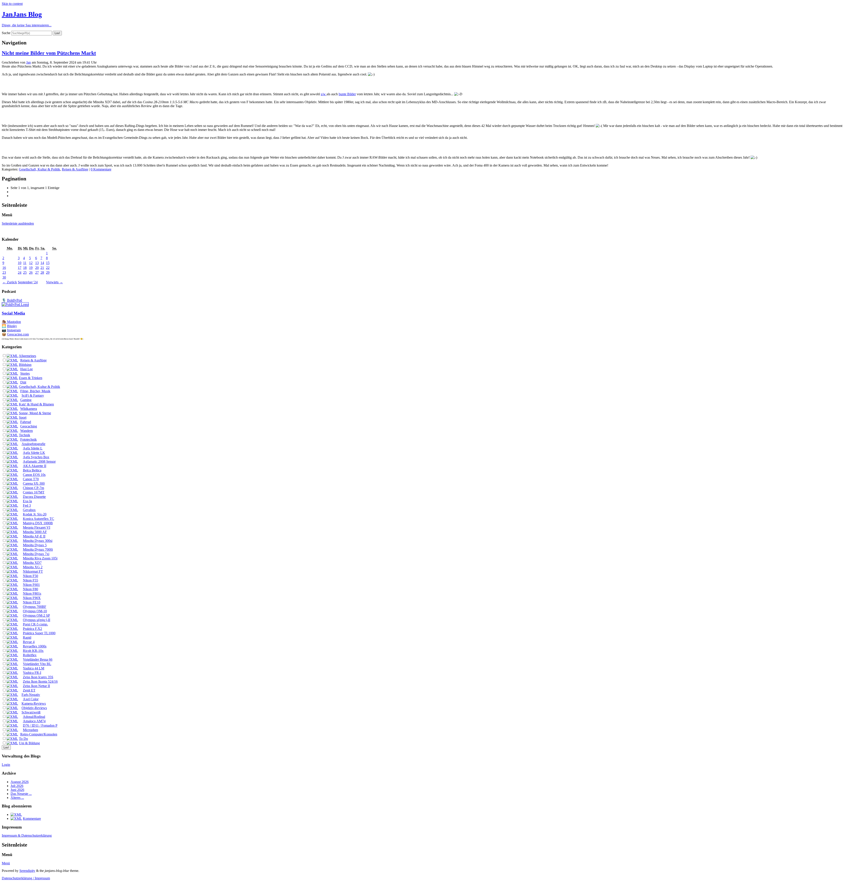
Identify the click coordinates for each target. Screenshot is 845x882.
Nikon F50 (30, 576)
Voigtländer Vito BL (37, 664)
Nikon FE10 (31, 602)
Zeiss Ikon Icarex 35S (38, 677)
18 (25, 268)
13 (37, 263)
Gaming (25, 400)
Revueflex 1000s (34, 646)
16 (4, 268)
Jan (28, 62)
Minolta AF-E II (34, 536)
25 (25, 272)
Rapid (27, 637)
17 (19, 268)
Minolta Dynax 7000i (38, 549)
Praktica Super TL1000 (39, 633)
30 (4, 277)
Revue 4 (29, 642)
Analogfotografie (33, 444)
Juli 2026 (17, 786)
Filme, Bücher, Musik (35, 391)
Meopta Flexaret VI (36, 527)
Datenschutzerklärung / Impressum (26, 878)
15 (48, 263)
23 (4, 272)
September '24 (28, 282)
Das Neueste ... (21, 794)
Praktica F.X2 (32, 629)
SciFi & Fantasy (33, 395)
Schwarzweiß (31, 712)
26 (31, 272)
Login (6, 764)
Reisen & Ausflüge (75, 169)
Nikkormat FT (33, 571)
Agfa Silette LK (34, 453)
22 (48, 268)
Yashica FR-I (32, 673)
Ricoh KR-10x (33, 651)
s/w (324, 94)
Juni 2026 (17, 790)
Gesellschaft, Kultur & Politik (39, 169)
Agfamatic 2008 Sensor (39, 461)
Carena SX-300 (34, 483)
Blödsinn (25, 365)
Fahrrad (25, 422)
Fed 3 (27, 505)
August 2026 (20, 782)
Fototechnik (28, 439)
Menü (6, 863)
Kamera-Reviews (34, 703)
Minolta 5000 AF (35, 532)
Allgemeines (27, 356)
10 (19, 263)
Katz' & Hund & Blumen (36, 404)
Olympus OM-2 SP (36, 615)
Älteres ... (17, 797)
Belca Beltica (32, 470)
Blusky (12, 326)
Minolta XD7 (32, 563)
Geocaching (28, 426)
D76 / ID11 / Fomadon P (40, 725)
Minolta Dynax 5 (35, 545)
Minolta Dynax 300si (37, 541)
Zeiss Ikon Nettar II (36, 686)
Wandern (26, 431)
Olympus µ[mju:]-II (36, 620)
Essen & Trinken (30, 378)
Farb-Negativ (31, 695)
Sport (22, 417)
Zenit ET (29, 690)
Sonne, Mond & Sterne (35, 413)
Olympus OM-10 (35, 611)
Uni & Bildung (29, 743)
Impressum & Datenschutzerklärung (27, 835)
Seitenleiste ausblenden (18, 223)
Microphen (30, 730)
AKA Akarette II (34, 466)
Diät (23, 382)
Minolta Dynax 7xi (36, 554)
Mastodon (14, 322)
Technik (24, 435)
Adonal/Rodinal (34, 717)
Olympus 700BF (34, 607)
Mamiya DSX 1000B (38, 523)
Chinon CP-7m (33, 488)
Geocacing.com (18, 334)
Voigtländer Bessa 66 (37, 659)
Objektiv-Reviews (34, 708)
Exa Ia (27, 501)
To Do (23, 739)
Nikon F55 (30, 580)
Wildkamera (28, 409)
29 (48, 272)
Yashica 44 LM (33, 668)
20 (37, 268)
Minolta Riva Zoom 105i (40, 558)
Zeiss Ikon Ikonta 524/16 (40, 681)
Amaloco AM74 (34, 721)
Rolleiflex (30, 655)
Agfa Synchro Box (36, 457)
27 (37, 272)
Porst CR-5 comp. (35, 624)
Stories (25, 373)
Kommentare (32, 818)
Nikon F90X (32, 598)
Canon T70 (31, 479)
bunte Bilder (347, 94)
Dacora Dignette (34, 497)
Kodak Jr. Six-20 (34, 514)
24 (19, 272)
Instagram (14, 330)
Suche (6, 33)
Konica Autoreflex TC (38, 519)
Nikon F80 (30, 589)
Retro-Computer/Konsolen (38, 734)
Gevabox (29, 510)
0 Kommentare (101, 169)
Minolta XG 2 (32, 567)
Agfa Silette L (32, 448)
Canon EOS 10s (34, 475)
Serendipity (27, 871)
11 (24, 263)
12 (31, 263)
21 (42, 268)
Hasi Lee (26, 369)
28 (42, 272)
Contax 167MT (33, 492)
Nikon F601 (31, 585)
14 (42, 263)
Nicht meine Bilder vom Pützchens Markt (49, 53)
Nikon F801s (32, 593)
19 (31, 268)
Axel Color (31, 699)
